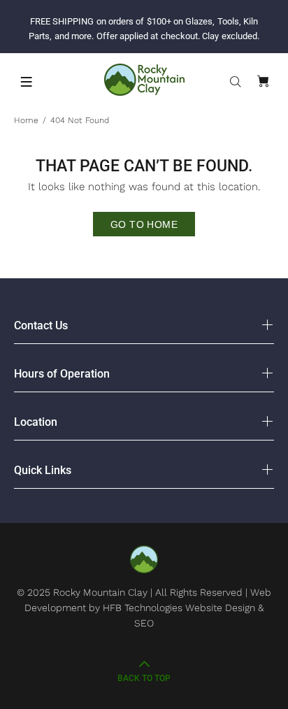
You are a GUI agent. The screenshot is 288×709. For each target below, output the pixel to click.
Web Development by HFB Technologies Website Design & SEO (147, 608)
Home (26, 120)
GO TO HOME (144, 224)
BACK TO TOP (144, 678)
